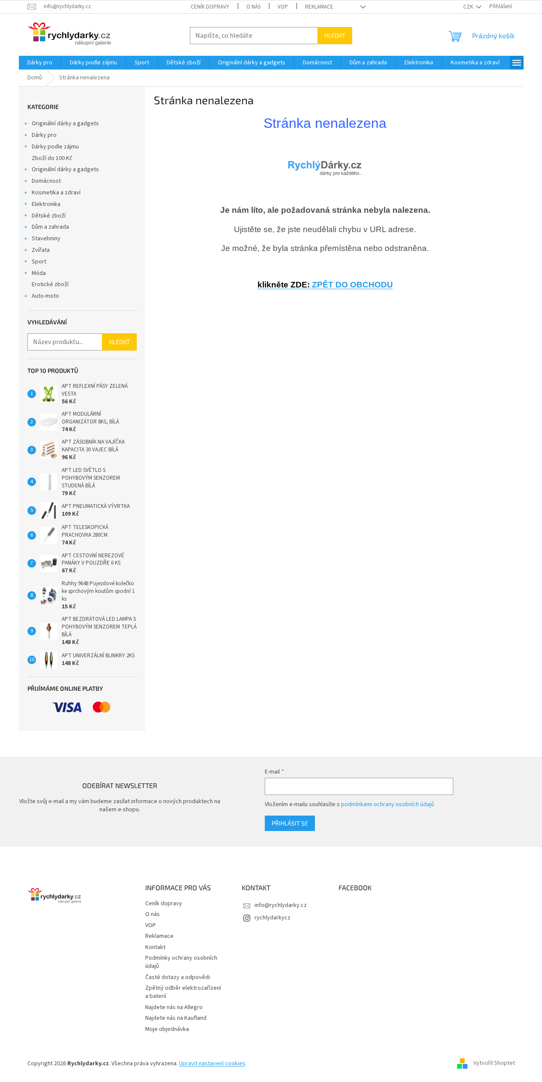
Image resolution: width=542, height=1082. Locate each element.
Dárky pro (44, 135)
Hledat (334, 35)
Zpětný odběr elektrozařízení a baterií (183, 992)
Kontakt (155, 947)
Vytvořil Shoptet (494, 1063)
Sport (39, 261)
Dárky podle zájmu (55, 146)
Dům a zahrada (50, 227)
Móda (39, 273)
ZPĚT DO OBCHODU (325, 284)
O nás (253, 7)
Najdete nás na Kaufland (176, 1018)
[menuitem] (40, 63)
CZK (468, 7)
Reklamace (319, 7)
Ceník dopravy (210, 7)
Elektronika (46, 204)
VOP (283, 7)
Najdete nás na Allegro (174, 1007)
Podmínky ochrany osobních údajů (181, 962)
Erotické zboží (50, 284)
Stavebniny (46, 238)
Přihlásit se (290, 823)
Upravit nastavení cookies (212, 1063)
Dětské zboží (49, 216)
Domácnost (46, 181)
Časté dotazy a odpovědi (177, 977)
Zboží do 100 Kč (52, 158)
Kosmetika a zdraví (56, 192)
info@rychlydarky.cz (281, 905)
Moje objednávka (167, 1029)
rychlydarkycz (272, 917)
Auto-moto (45, 296)
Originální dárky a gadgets (65, 123)
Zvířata (41, 250)
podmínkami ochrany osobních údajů (387, 804)
